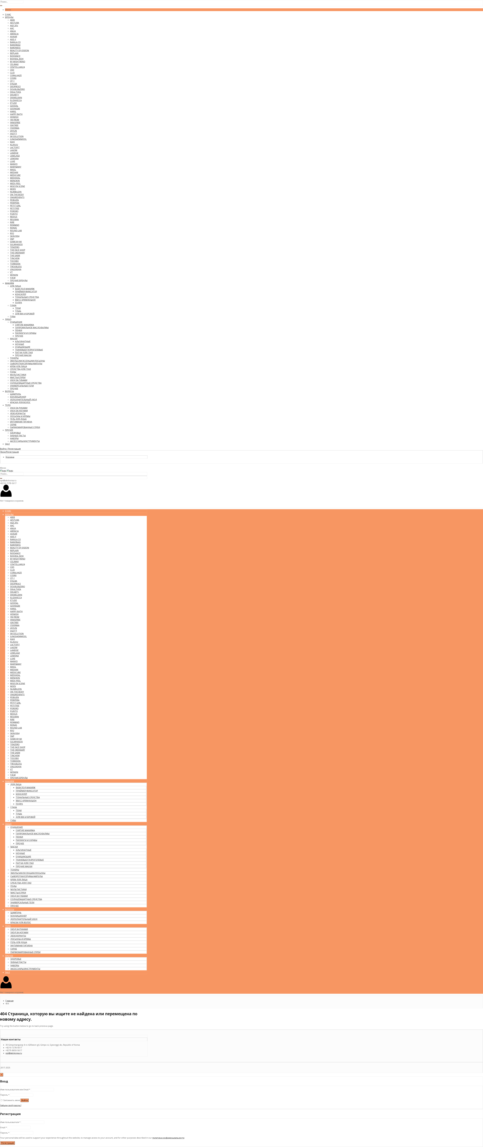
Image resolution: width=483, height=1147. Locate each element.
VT (11, 272)
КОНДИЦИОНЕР (18, 396)
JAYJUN (13, 130)
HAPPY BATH (16, 114)
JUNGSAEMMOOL (18, 139)
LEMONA (14, 158)
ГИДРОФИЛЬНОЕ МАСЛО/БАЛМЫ (32, 327)
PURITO (14, 214)
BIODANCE (15, 56)
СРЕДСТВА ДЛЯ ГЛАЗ (20, 369)
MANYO (13, 164)
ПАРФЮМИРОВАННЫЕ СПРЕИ (25, 427)
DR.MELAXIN (16, 97)
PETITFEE (14, 208)
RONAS (13, 227)
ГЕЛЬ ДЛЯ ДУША (18, 419)
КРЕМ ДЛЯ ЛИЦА (18, 366)
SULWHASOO (16, 244)
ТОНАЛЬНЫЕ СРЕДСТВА (27, 297)
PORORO (14, 211)
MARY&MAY (15, 166)
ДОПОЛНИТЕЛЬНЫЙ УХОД (23, 399)
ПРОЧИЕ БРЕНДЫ (19, 280)
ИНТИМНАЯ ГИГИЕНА (21, 421)
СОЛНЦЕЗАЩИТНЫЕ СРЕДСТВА (26, 383)
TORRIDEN (15, 263)
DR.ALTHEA (15, 92)
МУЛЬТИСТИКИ (18, 374)
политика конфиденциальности (168, 1137)
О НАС (8, 14)
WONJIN (14, 275)
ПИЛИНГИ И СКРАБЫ (25, 333)
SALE (7, 444)
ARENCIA (14, 33)
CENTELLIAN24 (17, 67)
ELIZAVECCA (16, 100)
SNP (12, 239)
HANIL (13, 111)
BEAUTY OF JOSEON (19, 50)
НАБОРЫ (14, 438)
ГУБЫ (12, 316)
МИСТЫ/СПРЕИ (18, 377)
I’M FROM (14, 119)
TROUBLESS (16, 266)
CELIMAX (14, 64)
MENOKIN (15, 180)
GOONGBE (15, 108)
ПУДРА (18, 302)
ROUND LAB (16, 230)
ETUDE (13, 103)
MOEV (13, 189)
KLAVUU (14, 144)
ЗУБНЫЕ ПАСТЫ (18, 435)
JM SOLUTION (17, 136)
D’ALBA (13, 83)
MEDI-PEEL (15, 183)
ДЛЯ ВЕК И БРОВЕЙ (24, 313)
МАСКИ (13, 338)
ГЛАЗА (13, 305)
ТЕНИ (18, 308)
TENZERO (14, 247)
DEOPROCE (15, 86)
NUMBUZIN (16, 191)
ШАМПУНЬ (15, 394)
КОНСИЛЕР (20, 294)
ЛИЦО (8, 319)
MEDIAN (14, 172)
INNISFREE (15, 122)
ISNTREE (14, 125)
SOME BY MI (16, 241)
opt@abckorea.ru (14, 1053)
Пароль (4, 1094)
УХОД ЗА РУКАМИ (18, 408)
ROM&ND (14, 225)
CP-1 (12, 81)
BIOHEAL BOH (17, 58)
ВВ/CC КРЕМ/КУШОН (25, 299)
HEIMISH (14, 117)
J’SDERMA (14, 128)
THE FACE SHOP (17, 250)
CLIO (12, 72)
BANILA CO (15, 42)
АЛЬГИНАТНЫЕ (22, 341)
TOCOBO (14, 261)
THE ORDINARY (17, 252)
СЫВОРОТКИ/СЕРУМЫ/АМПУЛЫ (26, 363)
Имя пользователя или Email (15, 1089)
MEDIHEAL (15, 178)
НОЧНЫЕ (19, 344)
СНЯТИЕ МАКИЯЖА (24, 324)
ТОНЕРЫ (14, 358)
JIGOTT (13, 133)
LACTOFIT (15, 147)
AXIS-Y (13, 39)
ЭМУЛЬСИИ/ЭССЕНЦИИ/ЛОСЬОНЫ (27, 360)
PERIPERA (14, 203)
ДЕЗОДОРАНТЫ (18, 413)
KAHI (12, 142)
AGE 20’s (14, 25)
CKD (12, 70)
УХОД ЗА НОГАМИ (19, 410)
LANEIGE (14, 153)
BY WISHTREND (17, 61)
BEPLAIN (14, 53)
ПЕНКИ (18, 330)
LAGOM (13, 150)
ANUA (13, 31)
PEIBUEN (14, 200)
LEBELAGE (15, 155)
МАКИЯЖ (9, 283)
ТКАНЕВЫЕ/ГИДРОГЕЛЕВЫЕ (29, 349)
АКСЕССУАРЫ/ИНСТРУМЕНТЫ (25, 441)
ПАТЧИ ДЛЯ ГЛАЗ (24, 352)
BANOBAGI (15, 45)
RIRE (12, 222)
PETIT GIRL (15, 205)
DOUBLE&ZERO (17, 89)
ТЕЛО (8, 405)
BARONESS (15, 47)
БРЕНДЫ (9, 17)
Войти (24, 1100)
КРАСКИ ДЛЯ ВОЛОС (20, 402)
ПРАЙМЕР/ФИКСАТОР (26, 291)
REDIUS (13, 216)
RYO (12, 233)
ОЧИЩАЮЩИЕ (22, 347)
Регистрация (7, 1143)
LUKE (12, 161)
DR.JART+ (14, 94)
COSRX (13, 78)
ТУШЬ (18, 311)
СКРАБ (13, 424)
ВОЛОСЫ (9, 391)
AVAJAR (13, 36)
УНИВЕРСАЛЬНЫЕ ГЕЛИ (22, 385)
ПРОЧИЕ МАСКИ (23, 355)
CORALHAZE (16, 75)
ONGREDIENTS (17, 197)
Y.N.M (12, 277)
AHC (12, 28)
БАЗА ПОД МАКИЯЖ (24, 288)
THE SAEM (15, 255)
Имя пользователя (10, 1122)
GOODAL (14, 106)
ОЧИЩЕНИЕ (16, 322)
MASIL (13, 169)
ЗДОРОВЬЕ (15, 432)
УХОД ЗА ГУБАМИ (18, 380)
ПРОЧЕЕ (19, 336)
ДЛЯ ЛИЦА (15, 286)
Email (3, 1127)
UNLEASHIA (15, 269)
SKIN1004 (14, 236)
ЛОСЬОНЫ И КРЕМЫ (20, 416)
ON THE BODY (17, 194)
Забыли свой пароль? (10, 1105)
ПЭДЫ (13, 372)
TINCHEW (14, 258)
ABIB (12, 20)
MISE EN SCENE (17, 186)
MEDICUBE (15, 175)
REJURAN (14, 219)
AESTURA (14, 22)
